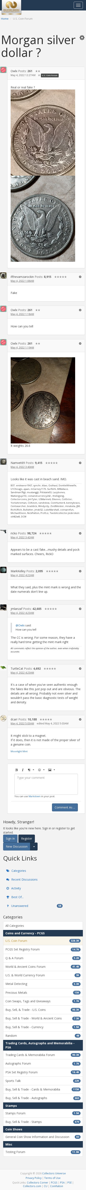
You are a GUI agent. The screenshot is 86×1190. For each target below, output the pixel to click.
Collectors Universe (54, 1173)
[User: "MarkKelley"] (3, 570)
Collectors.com (32, 1186)
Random (42, 1036)
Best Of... (17, 897)
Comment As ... (65, 807)
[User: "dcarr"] (3, 718)
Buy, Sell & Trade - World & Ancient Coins (42, 1018)
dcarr (14, 719)
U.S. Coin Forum (49, 75)
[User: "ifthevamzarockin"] (3, 275)
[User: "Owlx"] (3, 70)
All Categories (14, 926)
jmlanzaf (16, 609)
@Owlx (20, 625)
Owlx (14, 71)
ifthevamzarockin (22, 277)
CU (45, 1186)
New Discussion (17, 846)
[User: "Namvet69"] (3, 461)
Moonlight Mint (19, 751)
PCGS (54, 1182)
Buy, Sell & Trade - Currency (42, 1027)
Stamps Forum (42, 1113)
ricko (14, 533)
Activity (15, 888)
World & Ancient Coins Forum (42, 967)
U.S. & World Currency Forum (42, 975)
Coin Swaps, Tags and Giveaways (42, 1001)
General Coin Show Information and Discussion (42, 1137)
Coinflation (56, 1186)
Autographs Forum (42, 1063)
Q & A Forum (42, 958)
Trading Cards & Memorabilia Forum (42, 1055)
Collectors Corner (37, 1182)
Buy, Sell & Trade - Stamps (42, 1122)
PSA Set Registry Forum (42, 1072)
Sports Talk (42, 1081)
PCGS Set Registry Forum (42, 949)
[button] (82, 37)
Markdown (34, 796)
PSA (62, 1182)
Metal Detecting (42, 984)
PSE (69, 1182)
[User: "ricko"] (3, 531)
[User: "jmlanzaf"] (3, 607)
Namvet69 (18, 463)
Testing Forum (42, 1152)
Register (26, 838)
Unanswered (35, 906)
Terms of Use (52, 1178)
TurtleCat (17, 668)
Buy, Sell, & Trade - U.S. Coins (42, 1010)
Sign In (10, 838)
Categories (18, 871)
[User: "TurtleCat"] (3, 667)
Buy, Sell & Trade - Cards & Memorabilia (42, 1089)
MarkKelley (18, 571)
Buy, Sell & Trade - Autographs (42, 1098)
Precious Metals (42, 993)
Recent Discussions (24, 879)
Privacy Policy (34, 1178)
